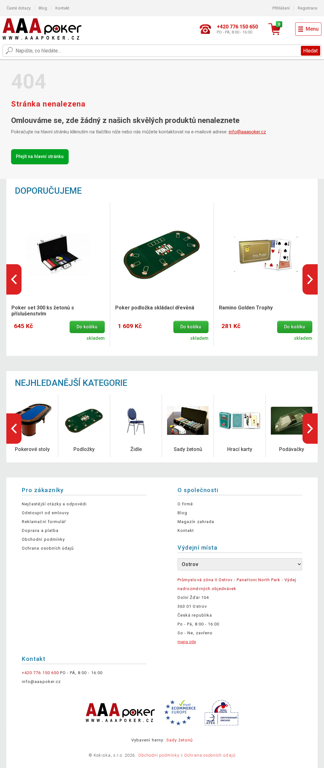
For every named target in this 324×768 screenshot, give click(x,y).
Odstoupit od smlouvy (45, 512)
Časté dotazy (19, 8)
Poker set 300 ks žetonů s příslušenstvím (42, 311)
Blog (43, 8)
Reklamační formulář (44, 521)
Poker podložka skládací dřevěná (154, 308)
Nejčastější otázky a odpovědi (54, 504)
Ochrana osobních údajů (48, 548)
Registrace (307, 8)
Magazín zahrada (196, 521)
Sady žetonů (179, 740)
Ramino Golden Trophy (246, 308)
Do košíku (87, 327)
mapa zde (187, 641)
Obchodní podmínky (43, 539)
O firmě (185, 504)
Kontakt (62, 8)
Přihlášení (281, 8)
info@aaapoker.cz (247, 132)
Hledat (310, 51)
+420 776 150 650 (40, 672)
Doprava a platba (40, 530)
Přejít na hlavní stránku (40, 156)
